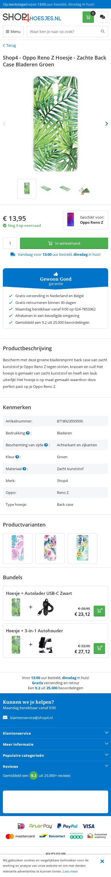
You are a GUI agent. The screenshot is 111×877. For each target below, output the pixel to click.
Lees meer (70, 871)
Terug (11, 45)
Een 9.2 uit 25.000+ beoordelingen (31, 4)
